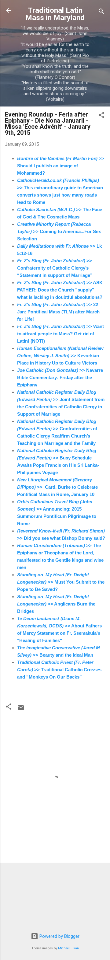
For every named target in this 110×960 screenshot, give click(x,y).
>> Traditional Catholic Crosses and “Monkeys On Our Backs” (59, 669)
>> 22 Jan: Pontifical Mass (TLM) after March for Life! (58, 312)
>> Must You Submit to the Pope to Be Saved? (61, 582)
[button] (101, 116)
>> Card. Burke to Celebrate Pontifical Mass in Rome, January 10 (57, 487)
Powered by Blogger (58, 936)
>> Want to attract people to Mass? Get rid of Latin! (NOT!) (60, 334)
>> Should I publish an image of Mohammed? (60, 166)
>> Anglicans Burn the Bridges (56, 604)
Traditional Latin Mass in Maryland (55, 14)
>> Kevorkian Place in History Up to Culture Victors (60, 355)
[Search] (101, 12)
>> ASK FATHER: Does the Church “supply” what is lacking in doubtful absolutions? (60, 290)
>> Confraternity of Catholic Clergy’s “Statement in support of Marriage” (55, 268)
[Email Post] (20, 710)
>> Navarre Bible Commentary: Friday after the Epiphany (60, 377)
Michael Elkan (68, 948)
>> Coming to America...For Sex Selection (59, 231)
